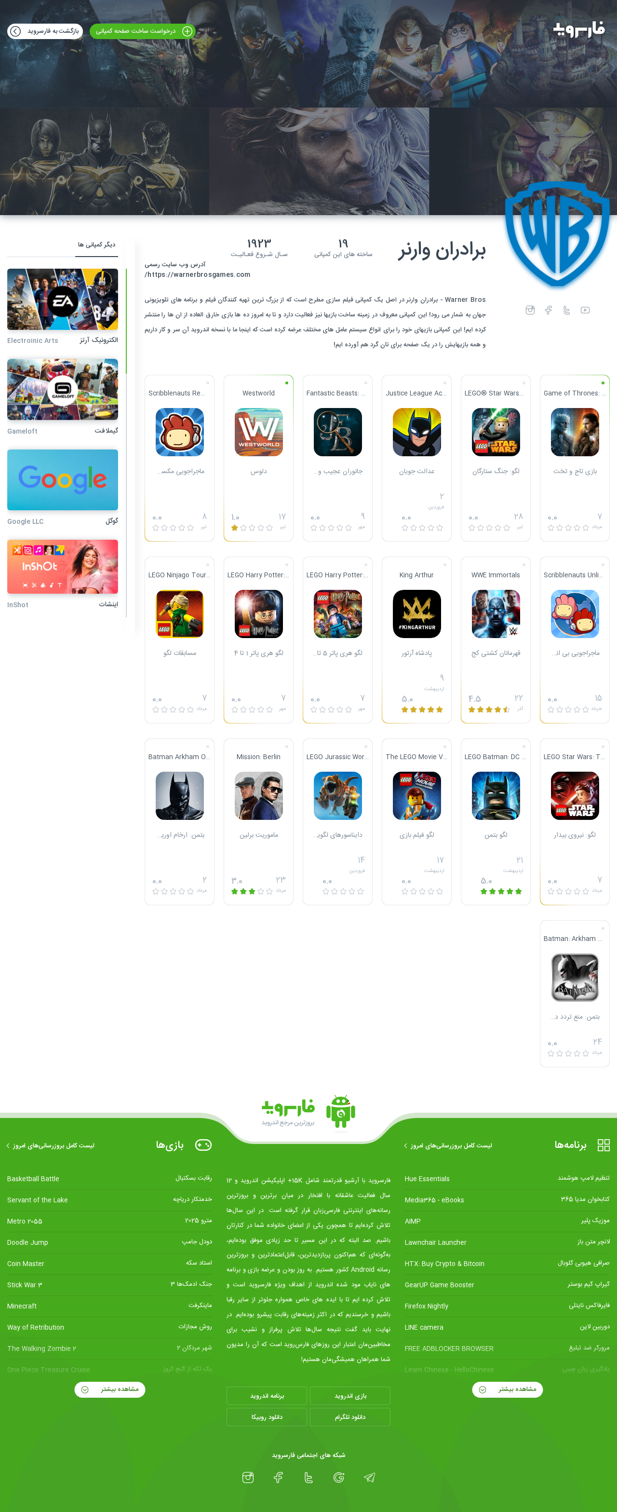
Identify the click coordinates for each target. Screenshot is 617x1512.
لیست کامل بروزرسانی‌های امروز (451, 1146)
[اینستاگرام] (530, 310)
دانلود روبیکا (267, 1417)
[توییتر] (567, 310)
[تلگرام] (369, 1477)
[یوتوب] (585, 310)
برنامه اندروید (267, 1396)
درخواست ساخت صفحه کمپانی (136, 31)
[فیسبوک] (548, 310)
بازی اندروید (350, 1396)
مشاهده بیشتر (516, 1389)
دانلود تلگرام (350, 1417)
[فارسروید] (579, 41)
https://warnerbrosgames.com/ (197, 275)
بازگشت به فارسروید (52, 31)
